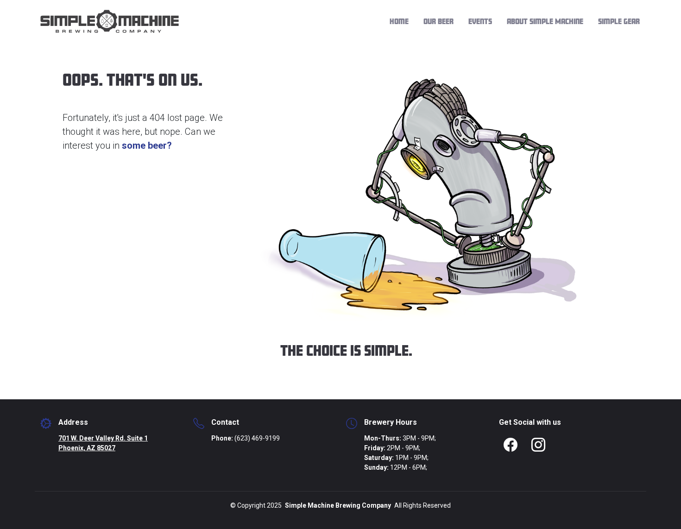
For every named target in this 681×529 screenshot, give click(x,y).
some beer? (147, 145)
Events (480, 21)
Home (399, 21)
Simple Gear (619, 21)
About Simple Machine (545, 21)
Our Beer (438, 21)
